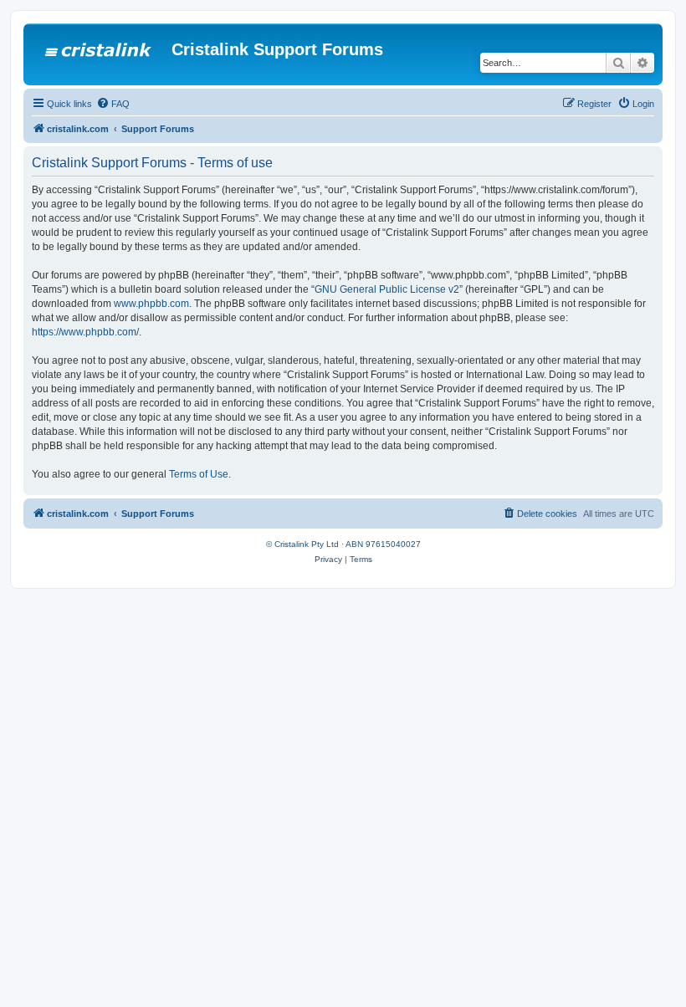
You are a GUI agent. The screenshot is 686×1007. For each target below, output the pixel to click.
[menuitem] (113, 104)
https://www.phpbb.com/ (85, 332)
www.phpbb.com (151, 303)
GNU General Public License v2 (387, 289)
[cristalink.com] (100, 54)
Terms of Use (198, 474)
